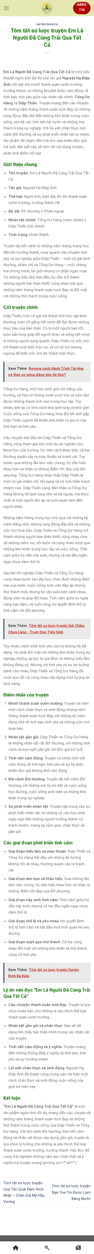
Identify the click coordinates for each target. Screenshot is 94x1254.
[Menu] (6, 8)
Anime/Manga (47, 24)
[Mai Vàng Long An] (47, 8)
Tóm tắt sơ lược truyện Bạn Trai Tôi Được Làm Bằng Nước (71, 1192)
